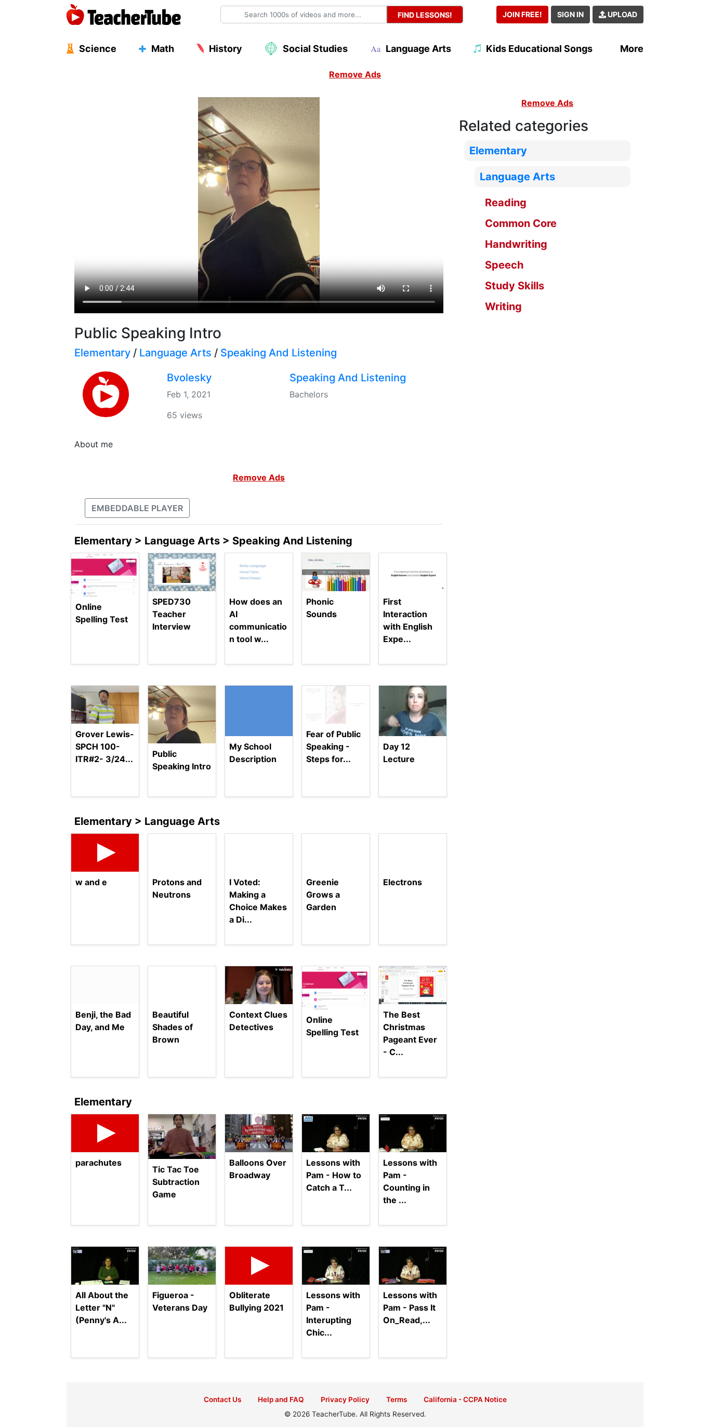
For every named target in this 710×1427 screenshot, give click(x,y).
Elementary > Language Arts (147, 821)
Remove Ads (355, 74)
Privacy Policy (345, 1399)
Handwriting (516, 244)
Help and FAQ (281, 1399)
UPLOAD (621, 14)
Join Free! (522, 14)
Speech (504, 265)
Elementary (102, 352)
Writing (503, 306)
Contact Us (222, 1399)
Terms (396, 1399)
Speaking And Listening (278, 352)
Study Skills (514, 285)
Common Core (521, 223)
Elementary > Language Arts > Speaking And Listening (213, 541)
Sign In (570, 14)
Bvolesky (189, 377)
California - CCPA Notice (465, 1399)
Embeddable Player (137, 508)
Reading (506, 202)
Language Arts (175, 352)
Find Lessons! (425, 14)
